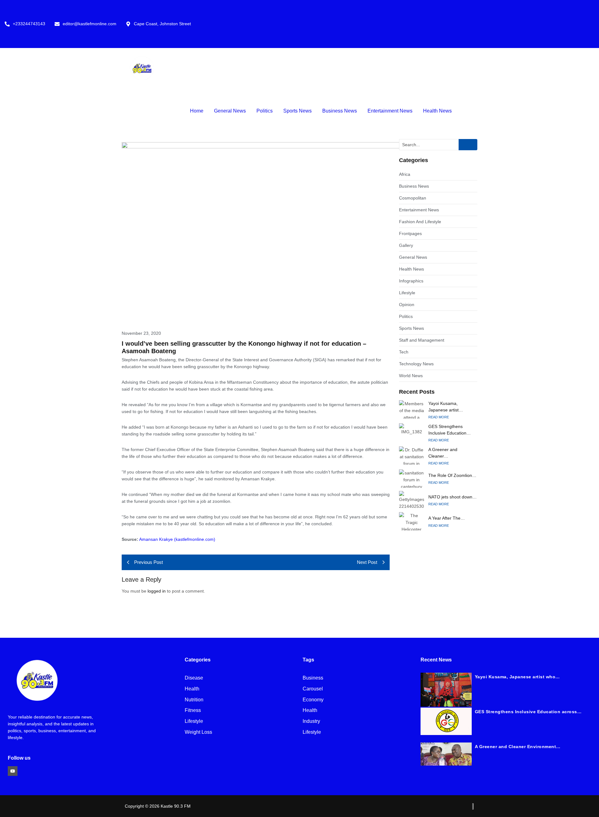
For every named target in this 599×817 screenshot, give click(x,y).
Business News (339, 110)
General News (230, 110)
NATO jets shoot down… (452, 496)
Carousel (313, 689)
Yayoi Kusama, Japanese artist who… (517, 676)
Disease (194, 678)
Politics (264, 110)
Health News (437, 110)
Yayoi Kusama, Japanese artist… (445, 406)
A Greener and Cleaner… (442, 453)
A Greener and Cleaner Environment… (518, 746)
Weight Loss (198, 732)
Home (196, 110)
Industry (311, 721)
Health (192, 689)
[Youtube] (12, 771)
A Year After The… (446, 518)
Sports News (297, 110)
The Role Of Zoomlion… (452, 475)
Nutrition (194, 700)
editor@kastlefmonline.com (89, 24)
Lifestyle (194, 721)
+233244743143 (29, 24)
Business (313, 678)
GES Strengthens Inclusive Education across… (528, 711)
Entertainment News (390, 110)
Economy (313, 700)
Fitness (193, 711)
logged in (157, 591)
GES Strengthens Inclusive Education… (449, 429)
